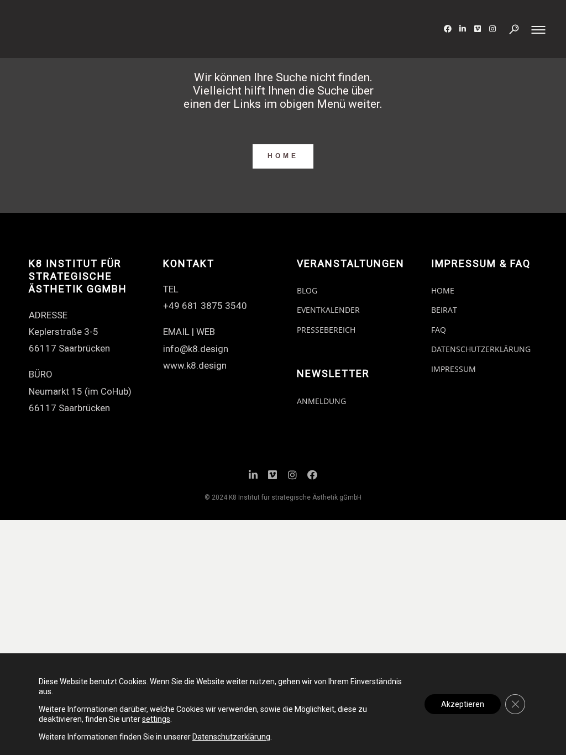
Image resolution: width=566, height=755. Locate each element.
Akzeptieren (462, 704)
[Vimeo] (272, 476)
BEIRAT (444, 310)
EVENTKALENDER (328, 310)
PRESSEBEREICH (326, 329)
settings (156, 719)
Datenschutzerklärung (231, 736)
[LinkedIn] (253, 476)
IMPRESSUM (453, 369)
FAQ (438, 329)
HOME (283, 156)
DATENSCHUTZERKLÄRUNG (481, 349)
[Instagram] (292, 476)
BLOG (307, 290)
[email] (312, 476)
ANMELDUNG (321, 401)
